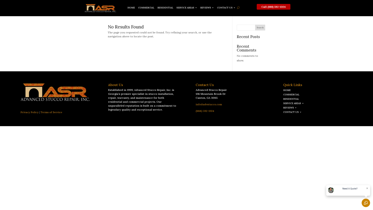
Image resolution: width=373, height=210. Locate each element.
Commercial (146, 8)
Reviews (205, 8)
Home (131, 8)
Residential (165, 8)
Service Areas (185, 8)
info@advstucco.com (209, 104)
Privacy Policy (30, 112)
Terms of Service (51, 112)
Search (260, 27)
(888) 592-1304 (205, 111)
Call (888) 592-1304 (273, 6)
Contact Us (225, 8)
